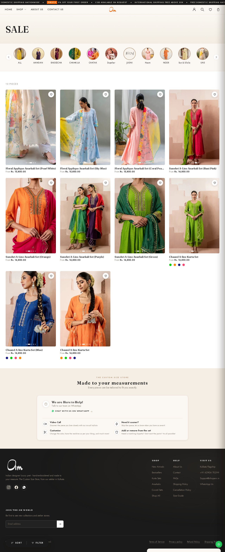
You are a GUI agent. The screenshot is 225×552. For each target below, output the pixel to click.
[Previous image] (10, 127)
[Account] (194, 9)
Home (8, 9)
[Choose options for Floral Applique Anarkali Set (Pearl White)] (50, 161)
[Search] (202, 9)
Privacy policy (175, 541)
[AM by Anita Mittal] (112, 9)
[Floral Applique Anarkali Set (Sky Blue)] (85, 127)
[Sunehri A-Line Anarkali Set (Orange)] (31, 215)
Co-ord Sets (157, 490)
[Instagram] (9, 487)
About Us (37, 9)
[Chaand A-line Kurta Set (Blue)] (31, 308)
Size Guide (178, 495)
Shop (20, 9)
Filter (39, 542)
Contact (176, 472)
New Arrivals (158, 466)
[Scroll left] (9, 57)
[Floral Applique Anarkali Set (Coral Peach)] (140, 127)
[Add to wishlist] (51, 94)
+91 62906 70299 (209, 472)
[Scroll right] (216, 57)
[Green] (170, 265)
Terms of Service (157, 541)
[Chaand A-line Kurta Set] (194, 215)
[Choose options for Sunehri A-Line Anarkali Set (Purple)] (105, 249)
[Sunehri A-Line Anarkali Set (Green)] (140, 215)
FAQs (175, 478)
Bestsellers (157, 472)
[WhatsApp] (24, 487)
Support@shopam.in (209, 478)
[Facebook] (16, 487)
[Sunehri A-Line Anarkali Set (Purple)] (85, 215)
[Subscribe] (60, 524)
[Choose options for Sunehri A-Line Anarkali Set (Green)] (159, 249)
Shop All (156, 495)
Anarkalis (156, 484)
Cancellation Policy (182, 490)
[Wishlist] (210, 9)
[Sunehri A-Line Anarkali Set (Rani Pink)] (194, 127)
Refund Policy (193, 541)
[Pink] (183, 265)
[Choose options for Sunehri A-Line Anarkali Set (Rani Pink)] (214, 161)
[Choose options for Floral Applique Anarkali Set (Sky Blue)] (105, 161)
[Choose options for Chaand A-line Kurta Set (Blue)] (50, 342)
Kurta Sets (156, 478)
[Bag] (218, 9)
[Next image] (51, 127)
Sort (18, 542)
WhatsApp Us (206, 484)
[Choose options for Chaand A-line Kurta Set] (214, 249)
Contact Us (55, 9)
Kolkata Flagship (207, 466)
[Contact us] (219, 544)
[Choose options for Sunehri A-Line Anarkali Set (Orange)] (50, 249)
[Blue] (179, 265)
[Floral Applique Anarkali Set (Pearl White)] (31, 127)
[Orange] (175, 265)
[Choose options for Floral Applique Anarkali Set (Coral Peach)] (159, 161)
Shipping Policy (180, 484)
